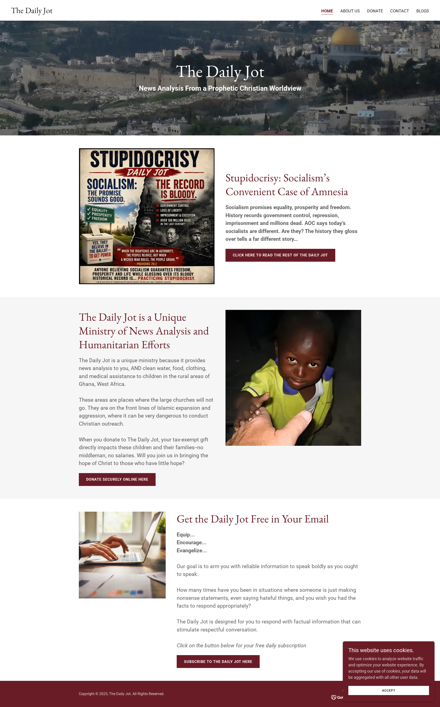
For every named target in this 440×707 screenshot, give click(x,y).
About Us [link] (350, 10)
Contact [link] (399, 10)
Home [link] (327, 10)
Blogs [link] (422, 10)
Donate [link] (375, 10)
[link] (31, 11)
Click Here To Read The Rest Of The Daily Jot (280, 255)
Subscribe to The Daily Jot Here (218, 661)
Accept (389, 690)
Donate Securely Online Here (117, 479)
